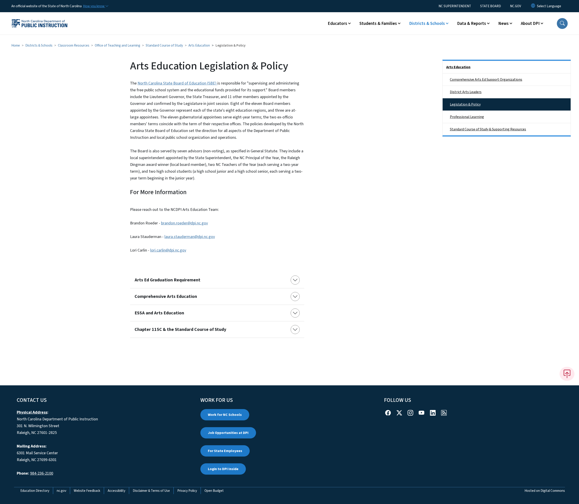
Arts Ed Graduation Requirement (167, 280)
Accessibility (116, 490)
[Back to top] (567, 374)
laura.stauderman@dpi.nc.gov (189, 237)
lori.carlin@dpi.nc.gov (168, 250)
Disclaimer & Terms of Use (151, 490)
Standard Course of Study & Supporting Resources (488, 129)
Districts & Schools (38, 45)
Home (15, 45)
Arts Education (199, 45)
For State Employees (225, 450)
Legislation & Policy (465, 104)
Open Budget (214, 490)
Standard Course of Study (164, 45)
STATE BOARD (490, 6)
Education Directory (34, 490)
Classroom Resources (73, 45)
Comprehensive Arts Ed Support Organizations (486, 79)
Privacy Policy (187, 490)
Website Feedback (87, 490)
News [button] (503, 23)
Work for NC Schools (225, 414)
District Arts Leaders (466, 91)
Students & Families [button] (378, 23)
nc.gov (61, 490)
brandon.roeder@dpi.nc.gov (184, 223)
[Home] (39, 18)
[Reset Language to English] (533, 6)
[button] (562, 23)
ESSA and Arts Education (159, 313)
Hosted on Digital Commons (544, 490)
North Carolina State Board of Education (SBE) (177, 83)
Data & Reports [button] (471, 23)
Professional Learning (467, 116)
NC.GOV (515, 6)
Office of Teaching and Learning (117, 45)
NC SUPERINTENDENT (455, 6)
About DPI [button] (530, 23)
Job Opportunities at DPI (228, 432)
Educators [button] (337, 23)
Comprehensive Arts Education (166, 296)
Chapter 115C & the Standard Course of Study (180, 329)
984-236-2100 (41, 473)
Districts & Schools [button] (427, 23)
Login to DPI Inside (223, 468)
